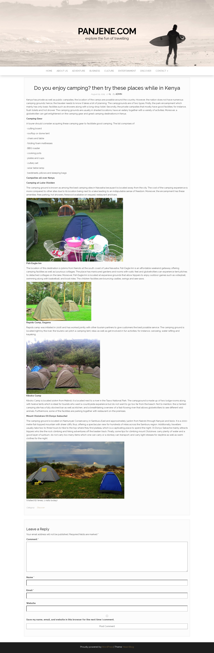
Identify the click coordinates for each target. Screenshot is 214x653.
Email (30, 590)
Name (30, 577)
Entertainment (127, 71)
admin (119, 94)
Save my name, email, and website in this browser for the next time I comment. (70, 619)
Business (95, 71)
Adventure (78, 71)
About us (62, 71)
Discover (145, 71)
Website (31, 603)
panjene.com (107, 31)
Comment (32, 539)
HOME (49, 71)
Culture (109, 71)
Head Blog (128, 647)
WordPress (107, 647)
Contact (161, 71)
